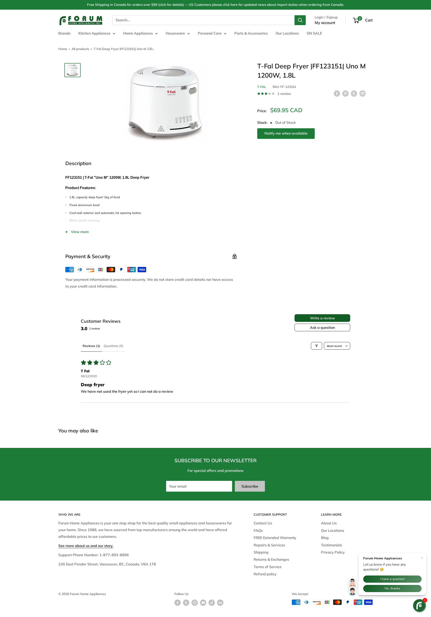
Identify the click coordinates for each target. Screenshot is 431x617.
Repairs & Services (269, 545)
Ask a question (322, 327)
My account (325, 22)
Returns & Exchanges (271, 559)
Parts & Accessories (251, 33)
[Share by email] (362, 93)
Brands (64, 33)
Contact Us (263, 523)
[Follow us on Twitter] (186, 603)
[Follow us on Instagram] (194, 603)
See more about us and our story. (85, 545)
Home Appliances (138, 33)
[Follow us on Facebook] (177, 603)
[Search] (300, 20)
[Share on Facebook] (337, 93)
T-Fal (261, 87)
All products (80, 49)
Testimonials (331, 545)
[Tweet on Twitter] (354, 93)
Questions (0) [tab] (113, 346)
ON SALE (314, 33)
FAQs (258, 530)
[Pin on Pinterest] (345, 93)
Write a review (322, 318)
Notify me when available (286, 133)
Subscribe (250, 486)
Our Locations (287, 33)
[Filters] (316, 346)
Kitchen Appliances (94, 33)
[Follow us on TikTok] (212, 603)
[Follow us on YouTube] (203, 603)
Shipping (261, 552)
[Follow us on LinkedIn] (220, 603)
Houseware (175, 33)
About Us (329, 523)
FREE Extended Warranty (275, 537)
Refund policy (265, 574)
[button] (419, 605)
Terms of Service (267, 567)
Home (62, 49)
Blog (325, 537)
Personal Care (210, 33)
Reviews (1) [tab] (91, 346)
